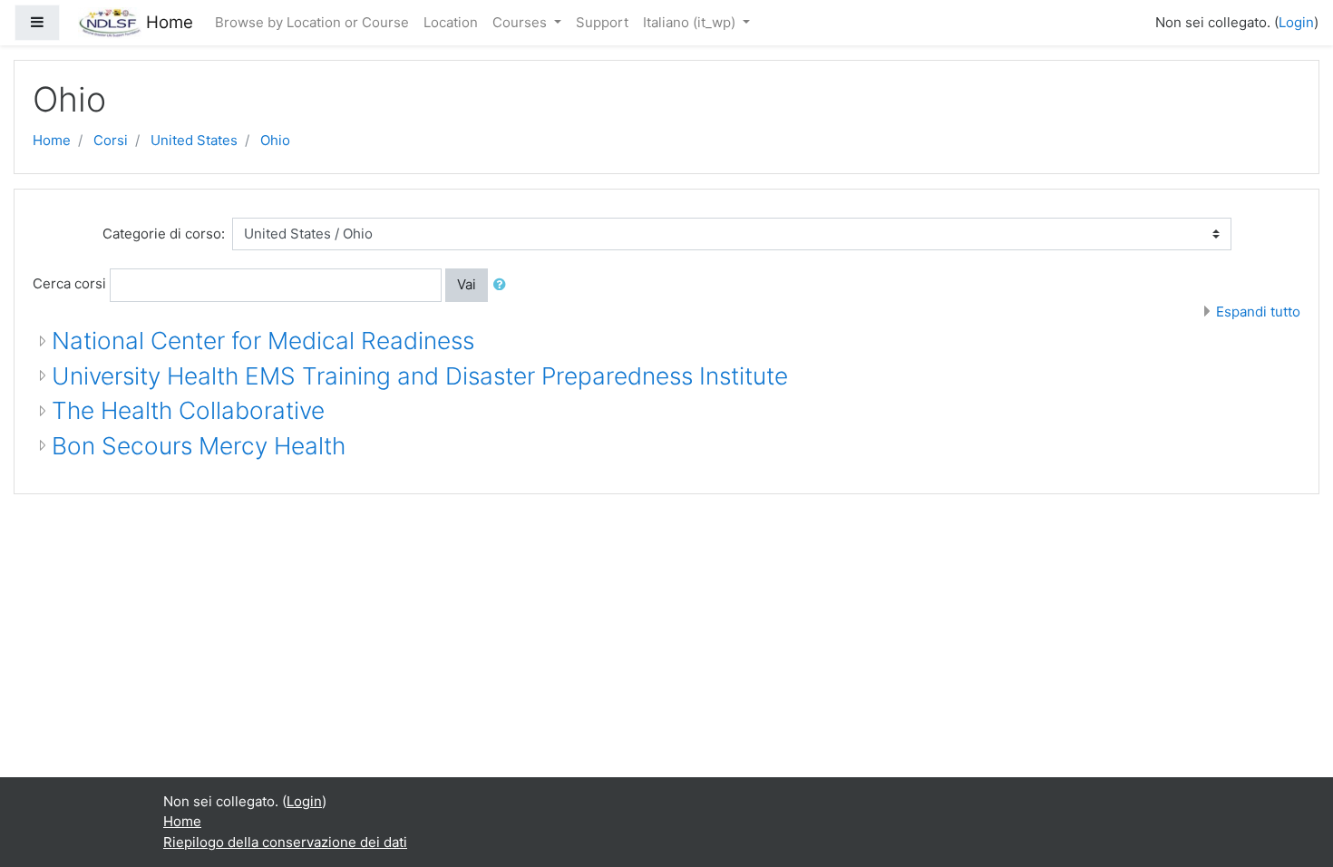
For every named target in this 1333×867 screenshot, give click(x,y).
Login (1296, 22)
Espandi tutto (1258, 311)
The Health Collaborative (188, 410)
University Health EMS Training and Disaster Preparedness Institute (420, 376)
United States (194, 140)
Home (52, 140)
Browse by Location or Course (312, 22)
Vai (466, 284)
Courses (521, 22)
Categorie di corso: (163, 233)
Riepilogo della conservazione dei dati (285, 842)
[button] (503, 285)
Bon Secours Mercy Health (198, 446)
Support (602, 22)
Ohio (275, 140)
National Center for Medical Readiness (263, 340)
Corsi (110, 140)
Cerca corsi (69, 283)
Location (450, 22)
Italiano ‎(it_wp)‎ (691, 22)
